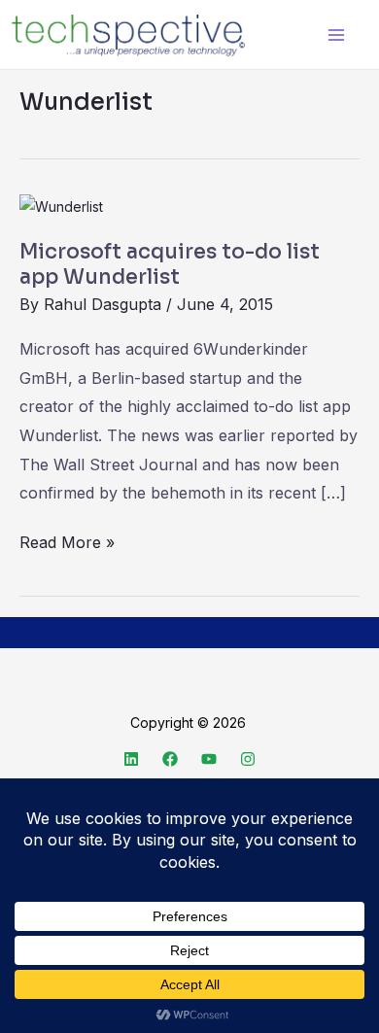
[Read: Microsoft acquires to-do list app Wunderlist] (61, 205)
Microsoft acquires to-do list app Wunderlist (169, 264)
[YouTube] (209, 759)
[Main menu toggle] (336, 34)
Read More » (67, 540)
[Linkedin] (131, 759)
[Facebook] (170, 759)
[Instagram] (248, 759)
